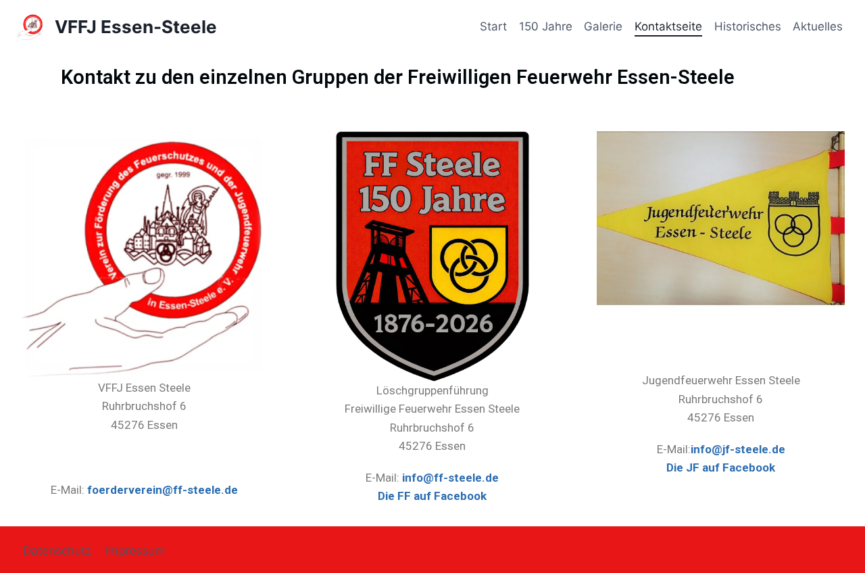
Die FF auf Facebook (432, 496)
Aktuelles (818, 26)
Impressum (135, 550)
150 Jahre (545, 26)
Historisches (747, 26)
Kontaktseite (668, 26)
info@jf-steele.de (738, 449)
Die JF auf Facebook (720, 467)
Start (493, 26)
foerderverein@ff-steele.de (162, 490)
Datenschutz (57, 550)
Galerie (603, 26)
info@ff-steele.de (450, 477)
